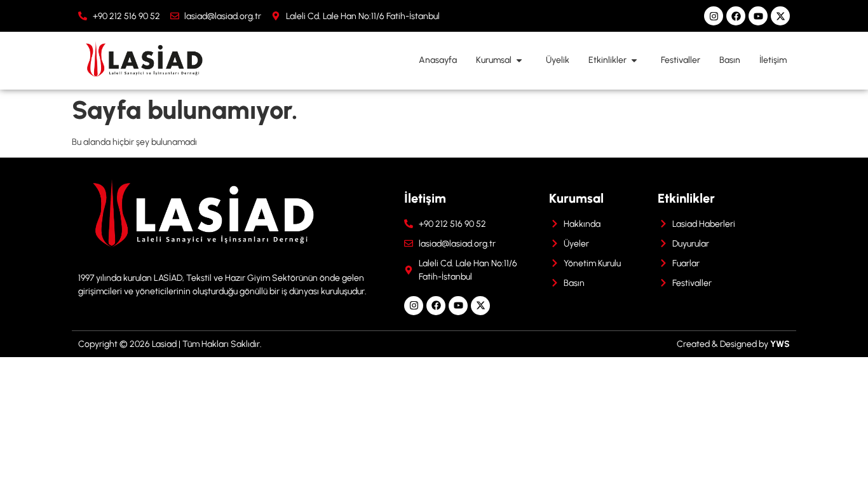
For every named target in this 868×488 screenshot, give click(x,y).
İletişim (773, 60)
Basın (729, 60)
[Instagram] (713, 15)
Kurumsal (494, 60)
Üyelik (557, 60)
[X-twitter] (780, 15)
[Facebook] (735, 15)
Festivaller (680, 60)
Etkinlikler (607, 60)
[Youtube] (758, 15)
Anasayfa (438, 60)
